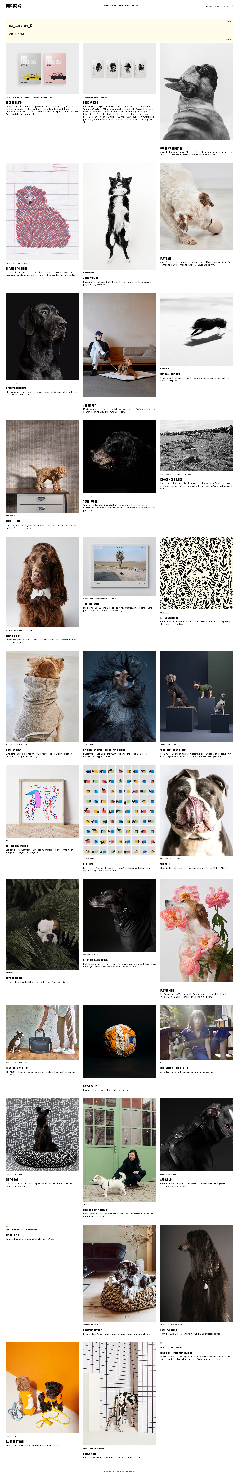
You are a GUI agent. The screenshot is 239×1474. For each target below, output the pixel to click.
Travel (102, 400)
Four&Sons (44, 5)
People (163, 1062)
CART (226, 6)
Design (28, 97)
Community (21, 97)
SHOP (114, 6)
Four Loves (124, 6)
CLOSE (228, 22)
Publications (48, 97)
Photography (37, 97)
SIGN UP (218, 6)
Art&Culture (11, 97)
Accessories (165, 253)
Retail (25, 744)
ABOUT (135, 6)
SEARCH (209, 6)
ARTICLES (105, 6)
